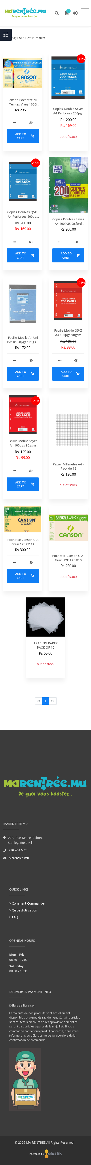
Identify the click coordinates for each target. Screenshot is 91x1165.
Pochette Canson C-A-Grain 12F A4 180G (68, 558)
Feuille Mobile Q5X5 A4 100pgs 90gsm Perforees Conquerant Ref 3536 (68, 337)
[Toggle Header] (6, 35)
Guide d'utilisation (24, 910)
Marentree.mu (19, 858)
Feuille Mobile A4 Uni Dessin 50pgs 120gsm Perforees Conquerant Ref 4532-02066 (23, 344)
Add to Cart (20, 136)
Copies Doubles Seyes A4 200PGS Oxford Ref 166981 (68, 223)
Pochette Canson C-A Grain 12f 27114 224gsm (22, 544)
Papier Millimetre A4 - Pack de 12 (68, 466)
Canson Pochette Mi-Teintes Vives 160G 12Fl (23, 104)
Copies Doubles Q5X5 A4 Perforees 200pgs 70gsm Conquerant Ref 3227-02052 (22, 218)
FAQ (15, 917)
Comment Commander (28, 903)
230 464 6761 (18, 850)
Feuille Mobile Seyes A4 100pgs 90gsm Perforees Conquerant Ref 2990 (23, 447)
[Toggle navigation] (84, 6)
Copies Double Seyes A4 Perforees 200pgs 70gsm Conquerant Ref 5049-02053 (68, 115)
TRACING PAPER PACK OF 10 (46, 645)
